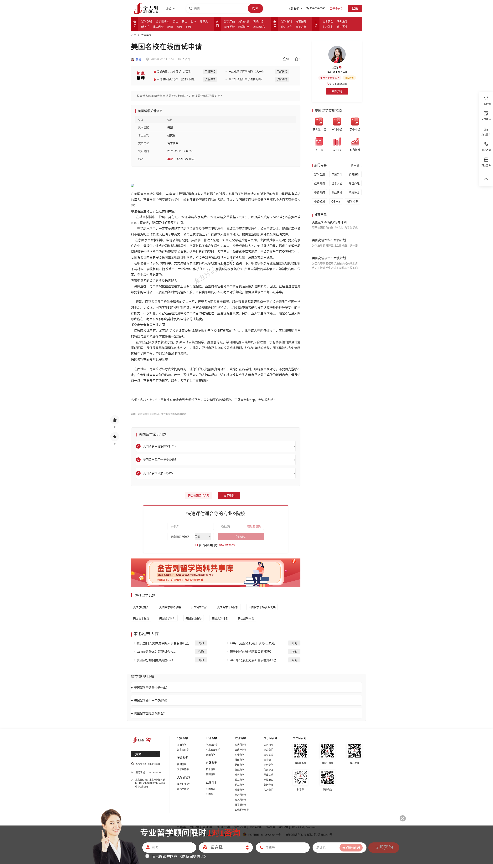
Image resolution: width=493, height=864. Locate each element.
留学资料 (286, 21)
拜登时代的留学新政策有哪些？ (251, 651)
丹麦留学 (239, 754)
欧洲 (179, 26)
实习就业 (327, 26)
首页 (133, 35)
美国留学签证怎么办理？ (150, 713)
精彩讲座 (243, 26)
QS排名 (336, 201)
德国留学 (239, 765)
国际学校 (229, 26)
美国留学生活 (141, 618)
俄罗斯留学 (240, 805)
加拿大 (204, 21)
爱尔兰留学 (183, 769)
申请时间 (319, 192)
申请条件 (336, 174)
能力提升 (286, 26)
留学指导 (352, 201)
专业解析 (336, 192)
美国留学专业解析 (228, 607)
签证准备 (301, 26)
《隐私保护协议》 (227, 545)
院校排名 (258, 21)
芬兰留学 (239, 780)
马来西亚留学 (213, 749)
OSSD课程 (259, 26)
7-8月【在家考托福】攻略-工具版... (253, 643)
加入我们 (268, 790)
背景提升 (354, 174)
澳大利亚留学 (184, 784)
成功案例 (243, 21)
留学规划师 (162, 21)
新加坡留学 (212, 744)
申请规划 (319, 201)
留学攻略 (146, 21)
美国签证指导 (193, 618)
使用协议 (268, 770)
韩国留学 (210, 774)
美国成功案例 (246, 618)
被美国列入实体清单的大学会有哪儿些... (164, 643)
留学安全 (327, 21)
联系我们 (268, 749)
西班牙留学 (240, 749)
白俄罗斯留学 (242, 810)
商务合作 (268, 765)
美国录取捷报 (141, 607)
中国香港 (210, 789)
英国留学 (181, 764)
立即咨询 (229, 495)
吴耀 (138, 59)
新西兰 (145, 26)
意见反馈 (268, 754)
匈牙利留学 (240, 795)
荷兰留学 (239, 785)
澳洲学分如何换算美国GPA (155, 660)
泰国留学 (210, 754)
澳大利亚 (158, 26)
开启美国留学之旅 (199, 495)
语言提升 (301, 21)
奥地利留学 (240, 800)
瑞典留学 (239, 775)
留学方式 (336, 183)
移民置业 (342, 26)
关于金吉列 (336, 8)
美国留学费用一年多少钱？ (151, 700)
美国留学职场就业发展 (262, 607)
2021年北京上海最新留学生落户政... (254, 660)
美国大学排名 (220, 618)
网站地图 (268, 780)
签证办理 (354, 183)
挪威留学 (239, 770)
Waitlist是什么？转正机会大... (156, 651)
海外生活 (342, 21)
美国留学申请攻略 (170, 607)
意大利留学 (240, 744)
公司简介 (268, 744)
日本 (193, 21)
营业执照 (268, 775)
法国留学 (239, 760)
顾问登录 (268, 785)
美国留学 (181, 744)
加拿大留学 (183, 749)
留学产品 (229, 21)
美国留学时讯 (167, 618)
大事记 (267, 760)
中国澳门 (210, 794)
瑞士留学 (239, 790)
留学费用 (319, 174)
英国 (175, 21)
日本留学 (210, 769)
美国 (184, 21)
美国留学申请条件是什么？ (151, 687)
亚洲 (188, 26)
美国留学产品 (199, 607)
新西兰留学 (183, 789)
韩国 (170, 26)
